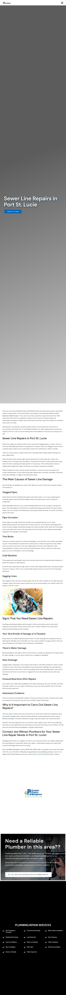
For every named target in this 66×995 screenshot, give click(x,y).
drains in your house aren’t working (36, 667)
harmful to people (8, 718)
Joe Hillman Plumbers (13, 749)
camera (4, 466)
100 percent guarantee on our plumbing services (37, 752)
